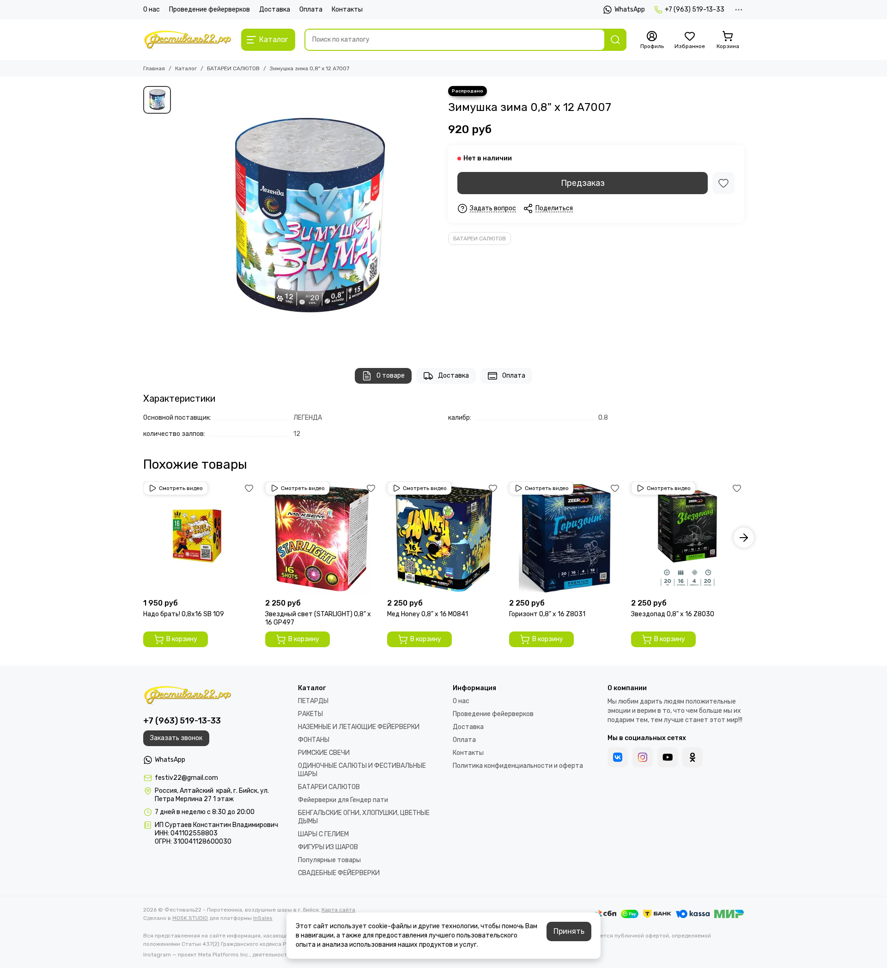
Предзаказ (583, 183)
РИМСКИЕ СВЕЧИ (324, 753)
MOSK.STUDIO (190, 918)
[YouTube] (667, 757)
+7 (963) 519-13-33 (694, 9)
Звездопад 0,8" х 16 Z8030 (672, 614)
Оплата (310, 9)
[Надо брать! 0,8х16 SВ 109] (199, 537)
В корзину (181, 639)
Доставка (274, 9)
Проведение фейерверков (209, 9)
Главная (154, 68)
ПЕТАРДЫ (313, 701)
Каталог (186, 68)
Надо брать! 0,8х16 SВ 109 (183, 614)
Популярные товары (329, 860)
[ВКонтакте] (618, 757)
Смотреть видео (181, 488)
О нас (151, 9)
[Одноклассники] (692, 757)
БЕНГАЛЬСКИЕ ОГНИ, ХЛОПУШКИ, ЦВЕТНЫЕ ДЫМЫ (364, 817)
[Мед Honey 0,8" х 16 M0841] (443, 537)
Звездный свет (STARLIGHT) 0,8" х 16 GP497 (318, 618)
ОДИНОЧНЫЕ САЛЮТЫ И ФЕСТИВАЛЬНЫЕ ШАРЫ (362, 770)
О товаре (391, 376)
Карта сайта (338, 910)
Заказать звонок (176, 738)
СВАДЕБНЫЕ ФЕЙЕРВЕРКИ (339, 873)
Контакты (347, 9)
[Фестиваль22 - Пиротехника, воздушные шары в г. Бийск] (187, 40)
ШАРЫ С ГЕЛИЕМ (323, 834)
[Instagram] (642, 757)
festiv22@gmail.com (186, 778)
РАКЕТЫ (310, 714)
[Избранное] (723, 183)
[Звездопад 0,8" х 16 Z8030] (687, 537)
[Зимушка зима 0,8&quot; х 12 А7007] (307, 217)
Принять (568, 931)
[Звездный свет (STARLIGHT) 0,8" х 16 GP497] (321, 537)
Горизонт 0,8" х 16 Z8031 (547, 614)
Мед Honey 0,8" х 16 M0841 (427, 614)
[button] (143, 537)
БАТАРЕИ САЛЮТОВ (233, 68)
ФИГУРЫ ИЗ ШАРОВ (328, 847)
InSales (263, 918)
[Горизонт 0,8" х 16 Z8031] (565, 537)
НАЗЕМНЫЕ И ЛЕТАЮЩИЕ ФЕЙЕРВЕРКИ (358, 727)
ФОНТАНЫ (313, 740)
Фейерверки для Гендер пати (343, 800)
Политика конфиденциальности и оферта (518, 766)
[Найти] (615, 40)
